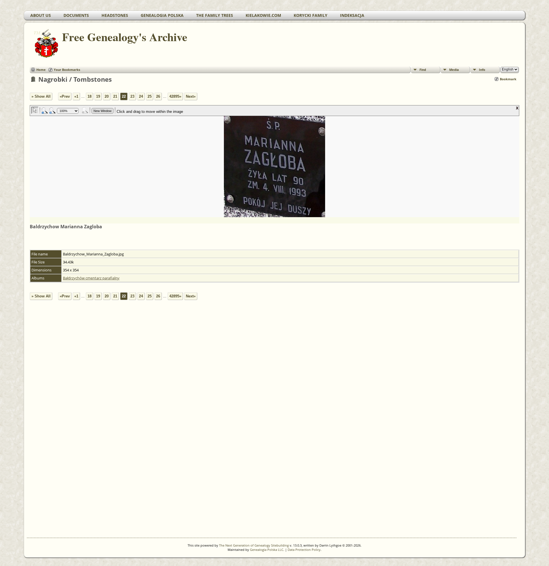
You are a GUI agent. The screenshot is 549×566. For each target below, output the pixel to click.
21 (115, 96)
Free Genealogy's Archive (124, 36)
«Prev (65, 96)
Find (422, 69)
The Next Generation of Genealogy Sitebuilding (254, 545)
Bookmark (508, 79)
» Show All (41, 96)
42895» (175, 96)
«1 (76, 96)
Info (482, 69)
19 (98, 96)
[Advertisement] (195, 432)
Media (454, 69)
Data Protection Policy (304, 549)
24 (141, 96)
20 (107, 96)
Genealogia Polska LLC (266, 549)
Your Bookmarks (67, 69)
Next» (191, 96)
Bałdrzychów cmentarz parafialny (91, 278)
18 (89, 96)
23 (132, 96)
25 (150, 96)
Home (41, 69)
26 (158, 96)
